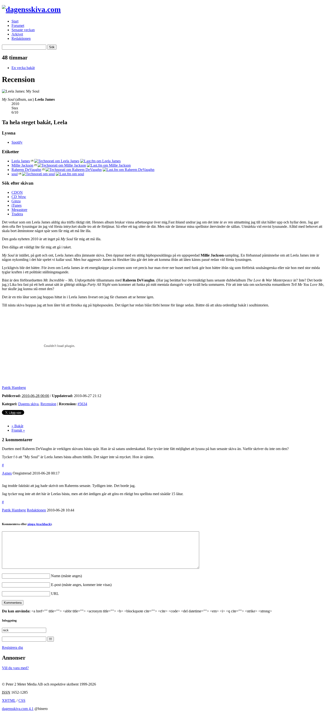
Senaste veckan (23, 30)
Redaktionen (21, 38)
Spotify (17, 142)
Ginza (16, 201)
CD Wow (18, 197)
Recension (48, 404)
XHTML (9, 700)
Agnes (7, 473)
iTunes (16, 205)
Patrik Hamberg (14, 510)
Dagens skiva (28, 404)
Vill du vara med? (15, 668)
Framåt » (18, 430)
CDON (17, 192)
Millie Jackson (22, 165)
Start (14, 21)
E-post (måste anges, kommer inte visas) (81, 585)
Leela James (20, 161)
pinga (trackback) (39, 524)
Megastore (19, 210)
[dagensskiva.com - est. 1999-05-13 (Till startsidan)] (31, 9)
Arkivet (17, 34)
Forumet (17, 25)
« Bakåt (17, 426)
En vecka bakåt (23, 68)
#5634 (82, 404)
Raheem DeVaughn (26, 170)
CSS (21, 700)
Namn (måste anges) (66, 576)
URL (55, 594)
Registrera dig (12, 647)
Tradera (17, 214)
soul (14, 174)
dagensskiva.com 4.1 (18, 709)
